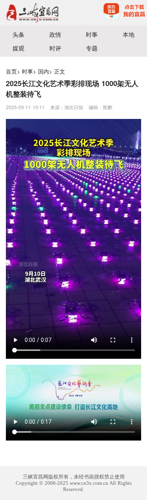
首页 (11, 71)
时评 (55, 48)
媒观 (18, 48)
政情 (55, 34)
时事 (92, 34)
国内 (43, 71)
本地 (128, 34)
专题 (92, 48)
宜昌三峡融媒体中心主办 (37, 12)
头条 (18, 34)
